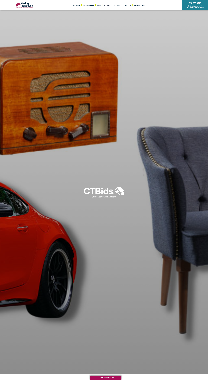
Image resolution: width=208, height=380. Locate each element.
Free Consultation (105, 378)
